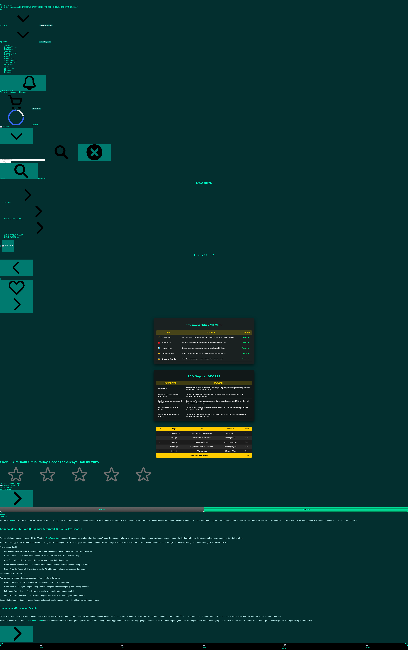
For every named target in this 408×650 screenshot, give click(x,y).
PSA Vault (8, 72)
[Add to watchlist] (16, 288)
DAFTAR (306, 509)
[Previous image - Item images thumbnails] (16, 268)
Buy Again (8, 55)
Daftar (204, 647)
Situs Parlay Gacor (53, 538)
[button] (19, 171)
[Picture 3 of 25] (8, 246)
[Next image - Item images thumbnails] (16, 304)
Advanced (42, 178)
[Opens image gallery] (0, 279)
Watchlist (7, 51)
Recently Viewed (10, 47)
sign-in (8, 92)
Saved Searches (10, 60)
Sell (1, 9)
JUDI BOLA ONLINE (51, 7)
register (16, 7)
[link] (16, 498)
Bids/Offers (8, 49)
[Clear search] (94, 152)
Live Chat (367, 647)
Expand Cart (37, 108)
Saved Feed (8, 59)
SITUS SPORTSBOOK (35, 7)
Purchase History (10, 53)
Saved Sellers (9, 62)
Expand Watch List (46, 25)
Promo (41, 647)
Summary (7, 45)
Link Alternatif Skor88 (35, 621)
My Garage (8, 64)
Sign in (8, 7)
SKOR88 (22, 7)
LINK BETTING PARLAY (68, 7)
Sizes (6, 66)
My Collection (9, 68)
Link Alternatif (284, 647)
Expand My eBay (45, 42)
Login (122, 647)
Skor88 (11, 520)
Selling (7, 57)
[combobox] (22, 160)
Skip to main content (7, 5)
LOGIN (102, 509)
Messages (8, 70)
